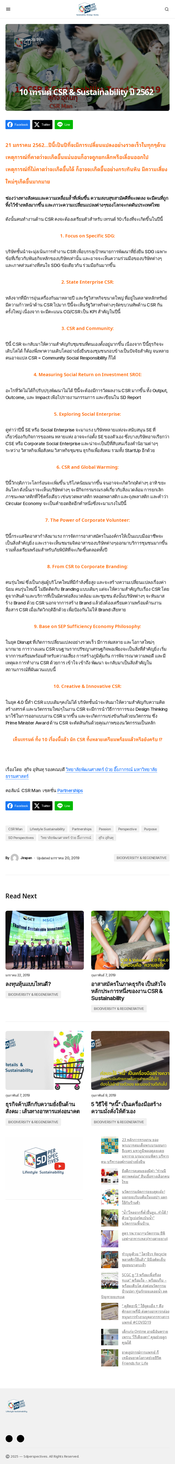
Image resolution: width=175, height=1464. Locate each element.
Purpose (150, 829)
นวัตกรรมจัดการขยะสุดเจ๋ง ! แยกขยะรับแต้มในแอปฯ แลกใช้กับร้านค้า (144, 1196)
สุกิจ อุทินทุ (105, 838)
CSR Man (15, 829)
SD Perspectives (20, 838)
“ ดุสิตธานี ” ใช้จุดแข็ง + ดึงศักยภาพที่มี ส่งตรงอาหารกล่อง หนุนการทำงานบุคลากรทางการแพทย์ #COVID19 (145, 1314)
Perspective (127, 829)
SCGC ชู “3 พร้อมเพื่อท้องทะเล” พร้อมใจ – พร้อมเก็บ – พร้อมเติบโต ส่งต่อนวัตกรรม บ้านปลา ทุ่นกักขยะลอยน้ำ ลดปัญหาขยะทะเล (134, 1285)
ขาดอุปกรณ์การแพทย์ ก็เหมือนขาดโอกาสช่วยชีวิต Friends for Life (141, 1357)
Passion (105, 829)
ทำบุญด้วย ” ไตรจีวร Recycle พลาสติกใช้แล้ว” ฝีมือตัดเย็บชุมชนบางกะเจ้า (144, 1259)
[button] (8, 9)
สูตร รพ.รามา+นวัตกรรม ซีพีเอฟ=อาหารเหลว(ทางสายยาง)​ (145, 1235)
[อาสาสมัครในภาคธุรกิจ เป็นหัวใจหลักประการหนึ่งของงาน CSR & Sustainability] (130, 940)
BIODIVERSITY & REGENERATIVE (142, 858)
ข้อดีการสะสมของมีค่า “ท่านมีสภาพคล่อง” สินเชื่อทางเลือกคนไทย (146, 1176)
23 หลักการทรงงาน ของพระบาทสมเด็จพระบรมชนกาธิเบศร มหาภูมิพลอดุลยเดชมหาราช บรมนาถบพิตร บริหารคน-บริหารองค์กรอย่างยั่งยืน (135, 1150)
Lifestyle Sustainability (47, 829)
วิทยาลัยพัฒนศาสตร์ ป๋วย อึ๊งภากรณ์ (66, 838)
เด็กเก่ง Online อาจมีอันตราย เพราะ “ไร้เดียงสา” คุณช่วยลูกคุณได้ (145, 1336)
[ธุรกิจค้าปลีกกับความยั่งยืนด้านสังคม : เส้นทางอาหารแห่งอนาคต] (44, 1060)
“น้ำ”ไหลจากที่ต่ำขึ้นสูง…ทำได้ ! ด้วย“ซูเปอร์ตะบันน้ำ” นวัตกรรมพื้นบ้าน (145, 1217)
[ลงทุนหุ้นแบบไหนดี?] (44, 940)
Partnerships (70, 790)
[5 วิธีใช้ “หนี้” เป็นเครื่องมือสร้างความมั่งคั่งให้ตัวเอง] (130, 1060)
